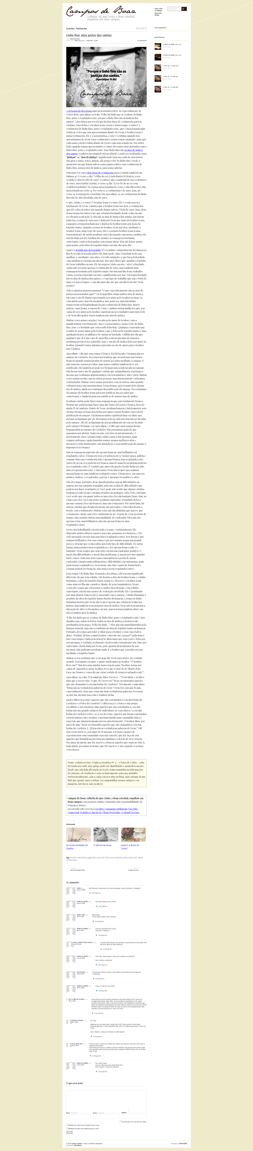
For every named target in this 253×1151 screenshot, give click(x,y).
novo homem (116, 857)
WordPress (77, 1145)
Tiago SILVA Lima (77, 1044)
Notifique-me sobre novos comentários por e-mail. (83, 1125)
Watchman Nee (81, 28)
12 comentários (142, 40)
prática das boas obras (133, 857)
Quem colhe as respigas (158, 9)
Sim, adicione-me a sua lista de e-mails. (134, 1122)
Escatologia (70, 28)
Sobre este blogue (158, 14)
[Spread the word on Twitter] (140, 28)
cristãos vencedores (78, 857)
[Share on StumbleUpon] (146, 28)
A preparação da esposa (79, 111)
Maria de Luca (79, 40)
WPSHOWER (183, 1144)
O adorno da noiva (102, 845)
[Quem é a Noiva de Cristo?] (133, 835)
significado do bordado (88, 250)
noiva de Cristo (103, 857)
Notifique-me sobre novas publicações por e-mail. (83, 1129)
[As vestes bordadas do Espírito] (78, 835)
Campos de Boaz (77, 1144)
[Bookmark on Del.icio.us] (143, 28)
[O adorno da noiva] (106, 835)
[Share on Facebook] (137, 28)
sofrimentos (71, 860)
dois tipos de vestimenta (100, 172)
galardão (92, 857)
